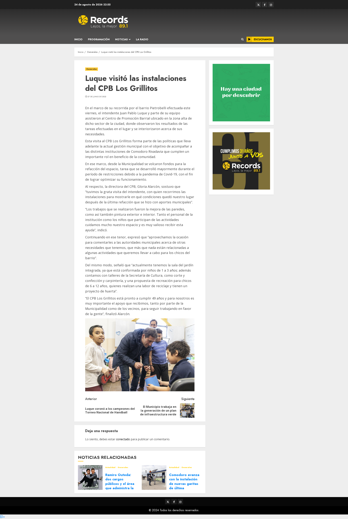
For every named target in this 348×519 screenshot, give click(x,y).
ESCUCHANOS (263, 39)
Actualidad (110, 467)
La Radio (142, 39)
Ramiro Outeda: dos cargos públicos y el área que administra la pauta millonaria (119, 483)
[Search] (242, 39)
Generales (91, 69)
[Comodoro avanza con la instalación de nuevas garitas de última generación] (154, 477)
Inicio (78, 39)
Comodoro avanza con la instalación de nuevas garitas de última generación (184, 483)
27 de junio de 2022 (97, 96)
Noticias (121, 39)
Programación (99, 39)
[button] (2, 517)
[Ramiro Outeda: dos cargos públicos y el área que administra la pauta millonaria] (90, 477)
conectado (123, 439)
